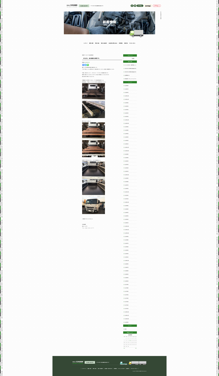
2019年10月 (127, 233)
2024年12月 (127, 119)
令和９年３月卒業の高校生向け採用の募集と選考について (131, 68)
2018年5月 (126, 274)
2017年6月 (126, 291)
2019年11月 (127, 229)
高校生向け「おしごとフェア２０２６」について (131, 78)
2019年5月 (126, 250)
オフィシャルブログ (121, 368)
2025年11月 (127, 99)
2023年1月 (126, 171)
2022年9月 (126, 178)
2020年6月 (126, 209)
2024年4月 (126, 137)
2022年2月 (126, 188)
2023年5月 (126, 161)
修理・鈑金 (97, 43)
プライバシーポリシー (132, 43)
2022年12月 (127, 174)
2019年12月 (127, 226)
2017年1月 (126, 308)
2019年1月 (126, 257)
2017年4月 (126, 298)
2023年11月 (127, 147)
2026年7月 (126, 89)
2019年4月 (126, 253)
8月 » (136, 348)
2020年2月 (126, 219)
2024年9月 (126, 126)
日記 (125, 329)
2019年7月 (126, 243)
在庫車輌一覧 (127, 75)
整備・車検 (91, 43)
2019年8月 (126, 239)
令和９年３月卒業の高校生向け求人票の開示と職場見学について (131, 71)
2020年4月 (126, 215)
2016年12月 (127, 311)
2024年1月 (126, 143)
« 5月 (124, 348)
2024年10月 (127, 123)
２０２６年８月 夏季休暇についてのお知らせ (131, 65)
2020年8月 (126, 205)
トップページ (85, 43)
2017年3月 (126, 301)
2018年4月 (126, 277)
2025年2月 (126, 116)
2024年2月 (126, 140)
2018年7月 (126, 267)
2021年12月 (127, 191)
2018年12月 (127, 260)
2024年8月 (126, 130)
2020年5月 (126, 212)
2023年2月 (126, 167)
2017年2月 (126, 305)
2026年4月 (126, 92)
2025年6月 (126, 102)
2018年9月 (126, 263)
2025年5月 (126, 106)
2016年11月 (127, 315)
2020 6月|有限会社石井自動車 (160, 15)
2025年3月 (126, 113)
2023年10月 (127, 150)
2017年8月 (126, 287)
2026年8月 (126, 85)
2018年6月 (126, 270)
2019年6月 (126, 246)
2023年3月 (126, 164)
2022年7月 (126, 185)
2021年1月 (126, 198)
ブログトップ (130, 55)
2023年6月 (126, 157)
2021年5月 (126, 195)
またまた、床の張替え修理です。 (91, 58)
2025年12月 (127, 95)
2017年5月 (126, 294)
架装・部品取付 (103, 43)
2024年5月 (126, 133)
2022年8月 (126, 181)
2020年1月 (126, 222)
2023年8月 (126, 154)
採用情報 (120, 43)
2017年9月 (126, 284)
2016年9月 (126, 322)
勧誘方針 (125, 43)
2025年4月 (126, 109)
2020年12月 (127, 202)
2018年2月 (126, 281)
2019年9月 (126, 236)
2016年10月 (127, 318)
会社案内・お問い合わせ (112, 43)
